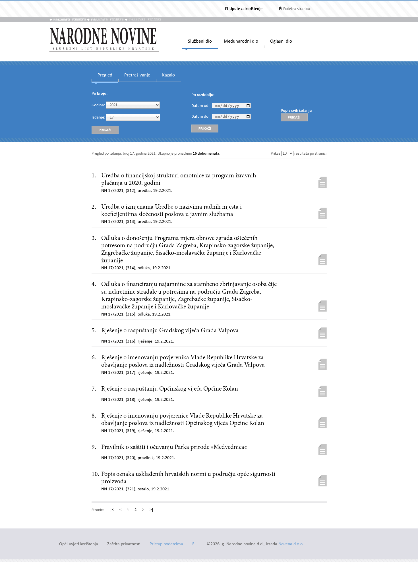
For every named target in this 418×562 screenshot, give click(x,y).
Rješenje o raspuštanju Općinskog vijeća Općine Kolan (169, 389)
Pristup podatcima (166, 544)
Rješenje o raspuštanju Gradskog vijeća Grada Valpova (170, 331)
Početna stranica (296, 9)
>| (152, 510)
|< (112, 510)
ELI (195, 544)
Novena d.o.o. (291, 544)
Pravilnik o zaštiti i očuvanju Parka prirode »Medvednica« (174, 447)
